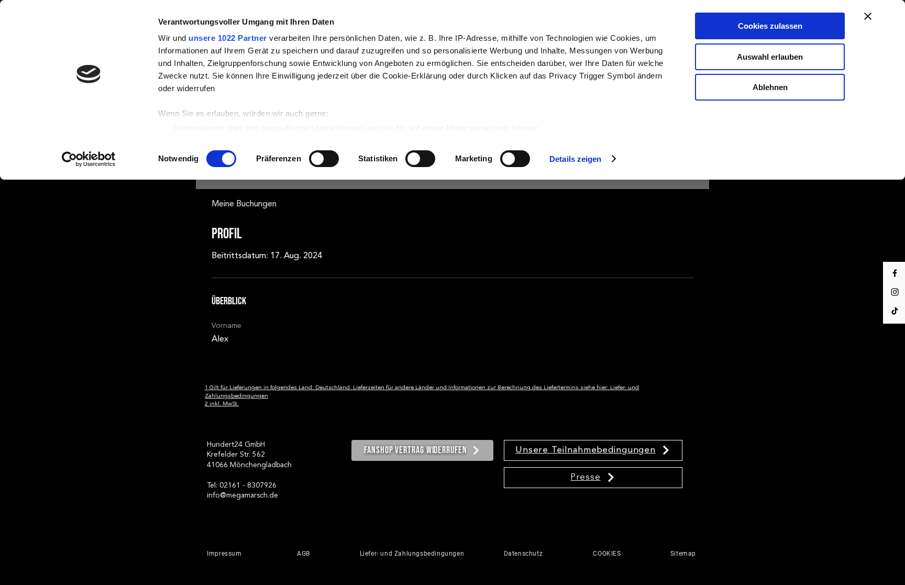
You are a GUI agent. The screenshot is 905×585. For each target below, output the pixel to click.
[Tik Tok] (895, 311)
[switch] (324, 158)
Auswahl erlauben (770, 56)
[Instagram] (895, 292)
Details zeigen (575, 158)
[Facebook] (895, 273)
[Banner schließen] (867, 16)
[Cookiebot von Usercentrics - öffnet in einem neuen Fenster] (89, 159)
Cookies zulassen (770, 25)
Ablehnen (770, 87)
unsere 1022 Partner (228, 38)
